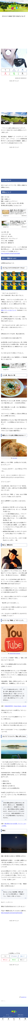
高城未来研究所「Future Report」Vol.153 (15, 706)
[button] (22, 73)
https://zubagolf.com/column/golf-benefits (11, 912)
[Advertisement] (14, 32)
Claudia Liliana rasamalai (15, 653)
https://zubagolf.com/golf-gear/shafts (10, 253)
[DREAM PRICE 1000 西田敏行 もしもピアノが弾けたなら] (11, 568)
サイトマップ (20, 1016)
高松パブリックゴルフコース (8, 310)
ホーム (7, 1014)
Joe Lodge (15, 458)
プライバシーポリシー (7, 1016)
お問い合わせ (20, 1014)
